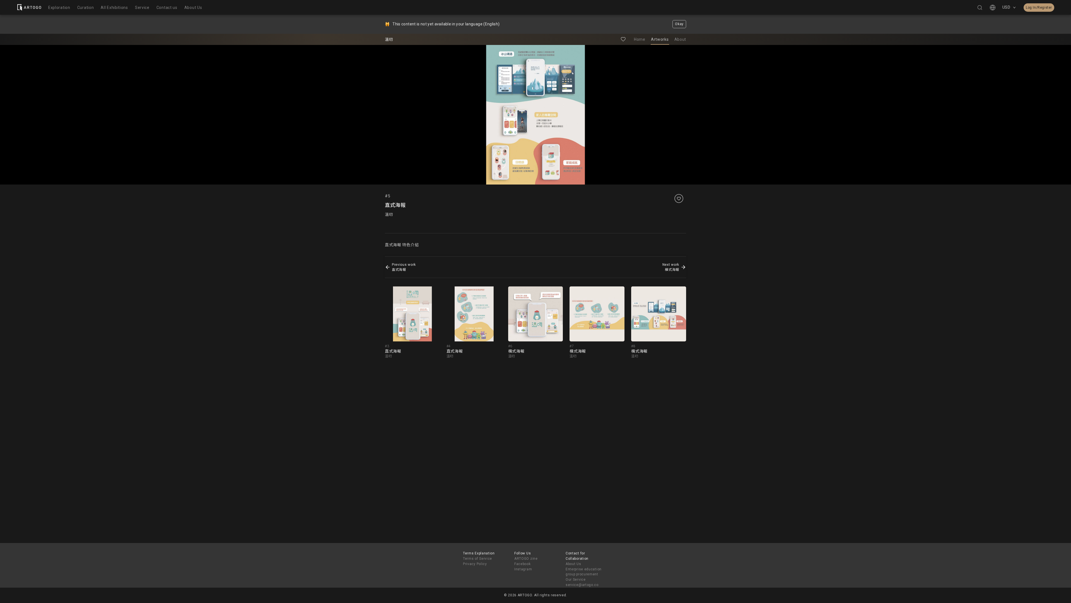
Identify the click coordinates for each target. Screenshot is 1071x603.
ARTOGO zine (526, 559)
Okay (679, 24)
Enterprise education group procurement (584, 571)
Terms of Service (477, 559)
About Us (573, 564)
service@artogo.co (582, 585)
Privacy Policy (475, 564)
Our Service (576, 580)
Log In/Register (1039, 7)
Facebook (522, 564)
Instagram (523, 569)
